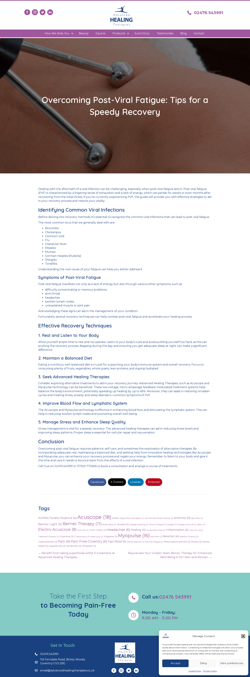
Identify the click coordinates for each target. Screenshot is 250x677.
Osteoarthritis (47, 541)
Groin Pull (83, 530)
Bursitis (123, 524)
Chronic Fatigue (157, 524)
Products (118, 33)
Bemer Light (50, 524)
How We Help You (57, 33)
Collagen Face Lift (187, 524)
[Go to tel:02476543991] (171, 598)
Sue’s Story (142, 33)
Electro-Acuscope (57, 529)
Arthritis (182, 518)
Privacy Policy (210, 671)
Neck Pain (156, 537)
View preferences (231, 663)
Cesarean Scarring (138, 524)
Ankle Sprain (137, 518)
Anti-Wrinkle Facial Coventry (159, 518)
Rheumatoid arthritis (177, 541)
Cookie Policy (195, 671)
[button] (243, 636)
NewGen (171, 536)
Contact (199, 33)
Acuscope (94, 517)
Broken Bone (109, 524)
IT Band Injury (82, 537)
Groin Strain (97, 530)
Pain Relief (117, 541)
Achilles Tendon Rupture (57, 518)
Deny (203, 663)
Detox (201, 524)
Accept (175, 663)
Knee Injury (96, 537)
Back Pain (197, 518)
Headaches (118, 530)
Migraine (110, 536)
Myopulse (134, 535)
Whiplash (89, 546)
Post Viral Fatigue (154, 542)
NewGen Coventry (189, 537)
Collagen (172, 524)
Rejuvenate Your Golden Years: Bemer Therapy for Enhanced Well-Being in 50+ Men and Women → (170, 555)
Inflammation (177, 529)
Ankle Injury (120, 518)
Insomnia (67, 536)
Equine (100, 33)
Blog (183, 33)
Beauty (84, 33)
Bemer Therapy (82, 523)
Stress (196, 541)
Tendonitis (73, 546)
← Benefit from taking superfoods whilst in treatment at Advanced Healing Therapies (76, 555)
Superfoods (57, 546)
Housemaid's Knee (155, 530)
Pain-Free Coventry (89, 541)
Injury (193, 530)
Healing (138, 529)
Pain (64, 541)
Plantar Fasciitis (135, 542)
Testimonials (165, 33)
